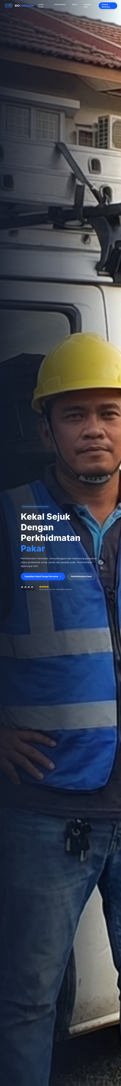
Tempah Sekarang (106, 5)
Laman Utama (41, 5)
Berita (74, 4)
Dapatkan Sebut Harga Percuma (41, 576)
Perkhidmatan (60, 4)
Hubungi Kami (87, 5)
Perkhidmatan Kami (81, 576)
